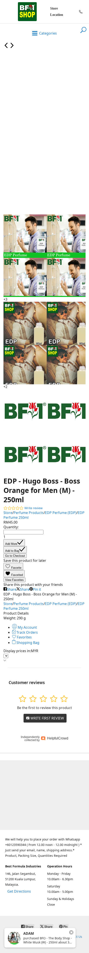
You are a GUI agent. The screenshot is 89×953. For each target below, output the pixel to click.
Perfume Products (29, 512)
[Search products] (83, 32)
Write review (33, 508)
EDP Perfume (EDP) (60, 512)
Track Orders (27, 632)
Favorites (24, 637)
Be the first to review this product (44, 707)
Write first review (47, 718)
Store (54, 8)
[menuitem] (6, 47)
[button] (13, 566)
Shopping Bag (27, 642)
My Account (27, 627)
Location (56, 15)
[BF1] (27, 11)
